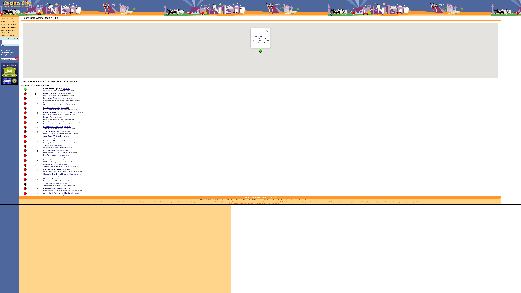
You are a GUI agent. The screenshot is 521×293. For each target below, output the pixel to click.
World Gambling (7, 21)
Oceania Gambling (9, 25)
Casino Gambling (8, 36)
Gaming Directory (292, 199)
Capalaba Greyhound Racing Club (58, 174)
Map (3, 45)
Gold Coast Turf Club (52, 136)
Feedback (264, 197)
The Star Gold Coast (52, 131)
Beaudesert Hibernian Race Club (57, 122)
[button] (260, 51)
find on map (66, 89)
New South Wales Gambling (8, 32)
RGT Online (267, 199)
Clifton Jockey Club (51, 179)
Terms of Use (233, 203)
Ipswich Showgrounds (52, 160)
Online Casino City (223, 199)
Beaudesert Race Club (53, 126)
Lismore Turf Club (51, 103)
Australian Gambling (9, 28)
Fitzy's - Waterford (51, 150)
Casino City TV (249, 199)
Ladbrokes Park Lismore (53, 98)
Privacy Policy (241, 203)
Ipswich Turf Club (50, 164)
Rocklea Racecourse (52, 169)
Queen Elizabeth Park (52, 93)
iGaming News (303, 199)
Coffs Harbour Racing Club (54, 188)
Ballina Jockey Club (51, 107)
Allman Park (48, 145)
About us (247, 197)
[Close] (267, 31)
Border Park (48, 117)
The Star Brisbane (51, 183)
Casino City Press (279, 199)
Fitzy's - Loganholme (52, 155)
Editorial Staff (255, 197)
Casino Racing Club (9, 39)
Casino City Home (8, 18)
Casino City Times (237, 199)
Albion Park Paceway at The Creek (58, 193)
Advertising (272, 197)
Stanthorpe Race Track (53, 141)
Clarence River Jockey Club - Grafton (59, 112)
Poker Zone (259, 199)
